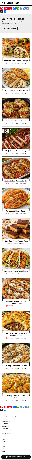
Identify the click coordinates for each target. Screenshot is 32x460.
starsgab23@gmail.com (20, 63)
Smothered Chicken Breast (16, 121)
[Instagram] (6, 417)
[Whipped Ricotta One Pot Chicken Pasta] (16, 289)
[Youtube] (16, 417)
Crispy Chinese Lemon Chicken (16, 397)
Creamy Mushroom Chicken (16, 366)
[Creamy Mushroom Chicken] (16, 354)
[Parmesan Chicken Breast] (16, 199)
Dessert (10, 243)
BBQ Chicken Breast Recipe (16, 151)
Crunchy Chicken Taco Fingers (16, 271)
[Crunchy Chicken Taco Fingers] (16, 259)
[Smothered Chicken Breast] (16, 109)
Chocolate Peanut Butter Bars (16, 241)
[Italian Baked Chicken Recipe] (16, 169)
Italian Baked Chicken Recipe (16, 181)
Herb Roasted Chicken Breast (16, 91)
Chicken (10, 63)
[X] (12, 417)
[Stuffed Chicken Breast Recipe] (16, 49)
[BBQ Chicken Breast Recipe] (16, 139)
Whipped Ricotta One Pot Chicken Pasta (16, 302)
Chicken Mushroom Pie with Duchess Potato (16, 334)
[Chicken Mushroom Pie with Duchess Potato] (16, 322)
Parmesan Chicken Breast (16, 211)
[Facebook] (3, 417)
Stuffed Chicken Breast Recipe (16, 61)
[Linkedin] (9, 417)
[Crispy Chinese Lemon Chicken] (16, 384)
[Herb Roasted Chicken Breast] (16, 79)
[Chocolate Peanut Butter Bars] (16, 229)
